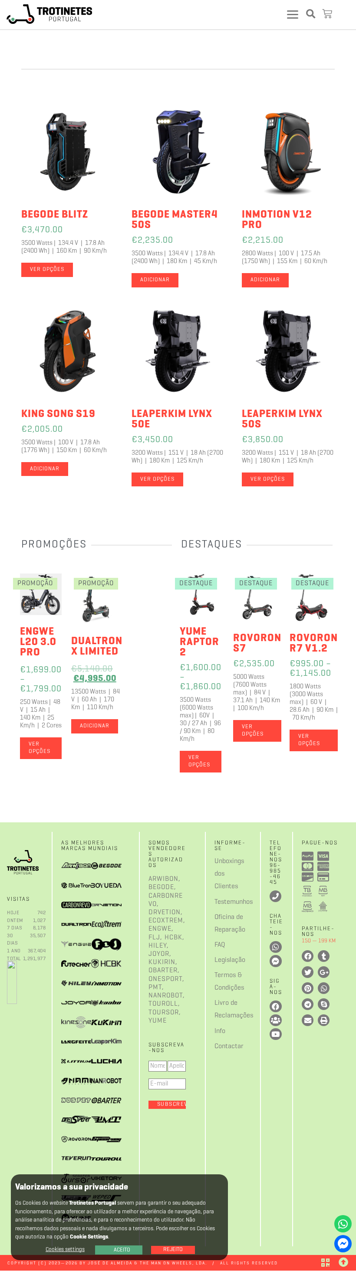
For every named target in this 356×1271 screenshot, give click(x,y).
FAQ (219, 945)
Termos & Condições (222, 981)
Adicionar (155, 280)
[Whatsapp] (343, 1223)
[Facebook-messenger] (343, 1243)
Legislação (222, 960)
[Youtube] (275, 1034)
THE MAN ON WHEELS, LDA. (173, 1263)
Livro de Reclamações (222, 1009)
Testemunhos (222, 902)
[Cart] (328, 14)
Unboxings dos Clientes (222, 874)
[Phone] (275, 896)
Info (219, 1031)
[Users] (275, 1020)
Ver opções (47, 269)
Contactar (222, 1046)
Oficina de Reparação (222, 923)
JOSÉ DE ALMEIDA (110, 1263)
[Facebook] (275, 1006)
